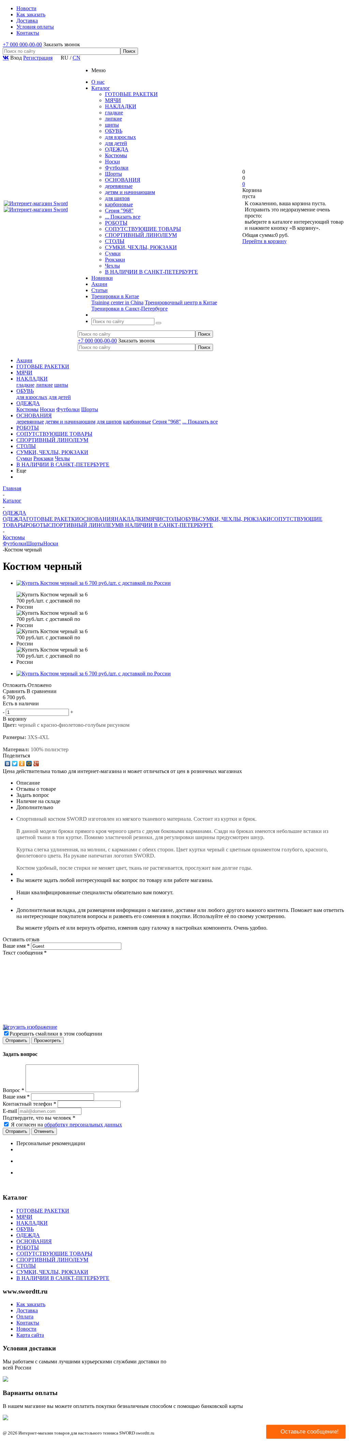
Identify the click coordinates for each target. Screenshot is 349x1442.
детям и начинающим (130, 192)
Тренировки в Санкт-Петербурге (129, 308)
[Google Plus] (36, 763)
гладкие (114, 112)
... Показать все (122, 217)
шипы (112, 125)
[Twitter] (14, 763)
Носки (112, 161)
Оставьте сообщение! (309, 1431)
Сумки (113, 253)
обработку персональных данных (83, 1124)
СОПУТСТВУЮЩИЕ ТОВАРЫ (143, 229)
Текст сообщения (25, 953)
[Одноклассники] (22, 763)
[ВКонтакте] (7, 763)
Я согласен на (66, 1124)
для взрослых (120, 137)
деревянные (119, 186)
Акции (24, 360)
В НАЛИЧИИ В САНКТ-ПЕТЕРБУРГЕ (151, 272)
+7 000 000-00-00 (22, 44)
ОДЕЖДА (116, 149)
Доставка (27, 1310)
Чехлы (112, 266)
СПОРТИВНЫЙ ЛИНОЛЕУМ (141, 235)
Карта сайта (30, 1335)
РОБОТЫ (116, 223)
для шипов (117, 198)
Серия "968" (119, 210)
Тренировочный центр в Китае (181, 302)
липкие (113, 119)
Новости (26, 1329)
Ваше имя (16, 946)
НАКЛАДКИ (120, 106)
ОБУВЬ (113, 131)
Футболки (116, 168)
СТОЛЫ (114, 241)
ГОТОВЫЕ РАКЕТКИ (131, 94)
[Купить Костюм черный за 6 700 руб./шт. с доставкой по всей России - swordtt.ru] (93, 583)
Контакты (27, 1323)
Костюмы (116, 155)
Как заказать (30, 1304)
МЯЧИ (113, 100)
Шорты (113, 174)
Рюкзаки (115, 259)
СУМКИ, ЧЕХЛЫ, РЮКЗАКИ (141, 247)
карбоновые (119, 204)
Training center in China (117, 302)
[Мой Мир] (29, 763)
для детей (116, 143)
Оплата (24, 1316)
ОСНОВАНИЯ (122, 180)
